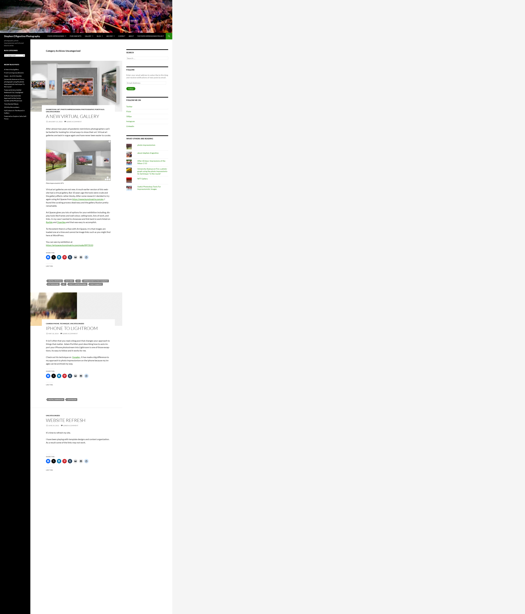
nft (63, 284)
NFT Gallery (142, 178)
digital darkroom (55, 399)
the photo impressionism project (150, 36)
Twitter (129, 106)
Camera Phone (52, 324)
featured (69, 281)
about (131, 36)
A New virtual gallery (72, 116)
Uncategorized (53, 112)
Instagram (130, 121)
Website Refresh (65, 420)
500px (129, 116)
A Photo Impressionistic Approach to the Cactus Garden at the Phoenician (13, 98)
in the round (53, 284)
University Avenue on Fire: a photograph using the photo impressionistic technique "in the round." (152, 171)
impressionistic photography (96, 281)
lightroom (71, 399)
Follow (130, 89)
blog (99, 36)
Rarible (49, 222)
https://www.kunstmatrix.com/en (87, 199)
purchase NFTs (75, 36)
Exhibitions (51, 109)
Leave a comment (74, 122)
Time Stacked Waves (11, 104)
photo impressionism (55, 36)
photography (87, 109)
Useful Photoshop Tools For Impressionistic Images (149, 187)
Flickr (128, 111)
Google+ (76, 357)
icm (78, 281)
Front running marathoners (14, 73)
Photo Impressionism (71, 109)
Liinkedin (130, 126)
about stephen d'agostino (148, 153)
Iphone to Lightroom (72, 328)
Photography (96, 284)
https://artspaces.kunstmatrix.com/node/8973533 (69, 245)
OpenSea (61, 222)
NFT (58, 109)
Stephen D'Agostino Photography (22, 36)
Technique (64, 324)
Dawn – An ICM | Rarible (13, 76)
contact (121, 36)
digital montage (55, 281)
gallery (88, 36)
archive (109, 36)
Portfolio (99, 109)
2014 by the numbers (11, 107)
